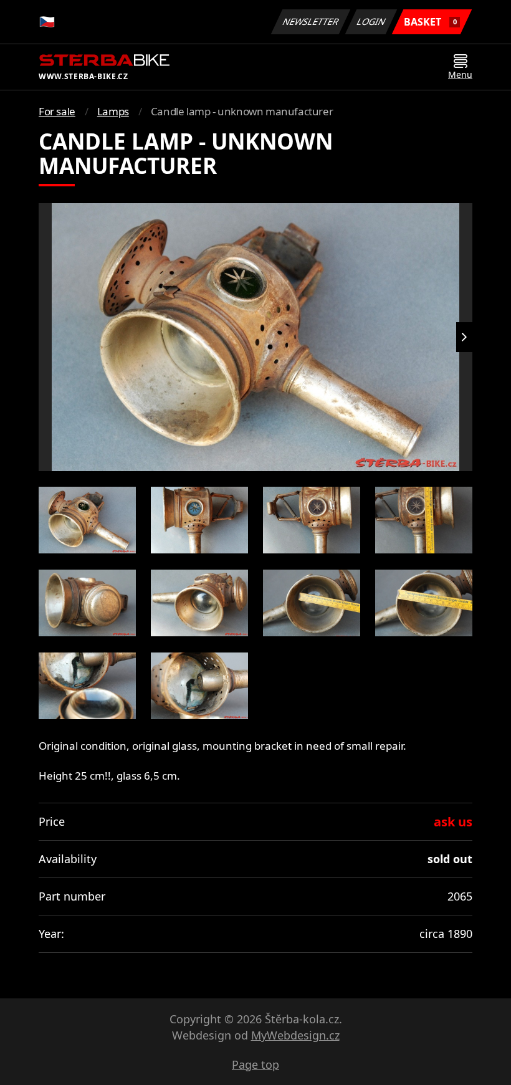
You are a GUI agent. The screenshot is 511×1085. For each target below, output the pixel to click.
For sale (57, 111)
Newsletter (310, 21)
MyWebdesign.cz (295, 1035)
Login (371, 21)
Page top (255, 1064)
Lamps (113, 111)
